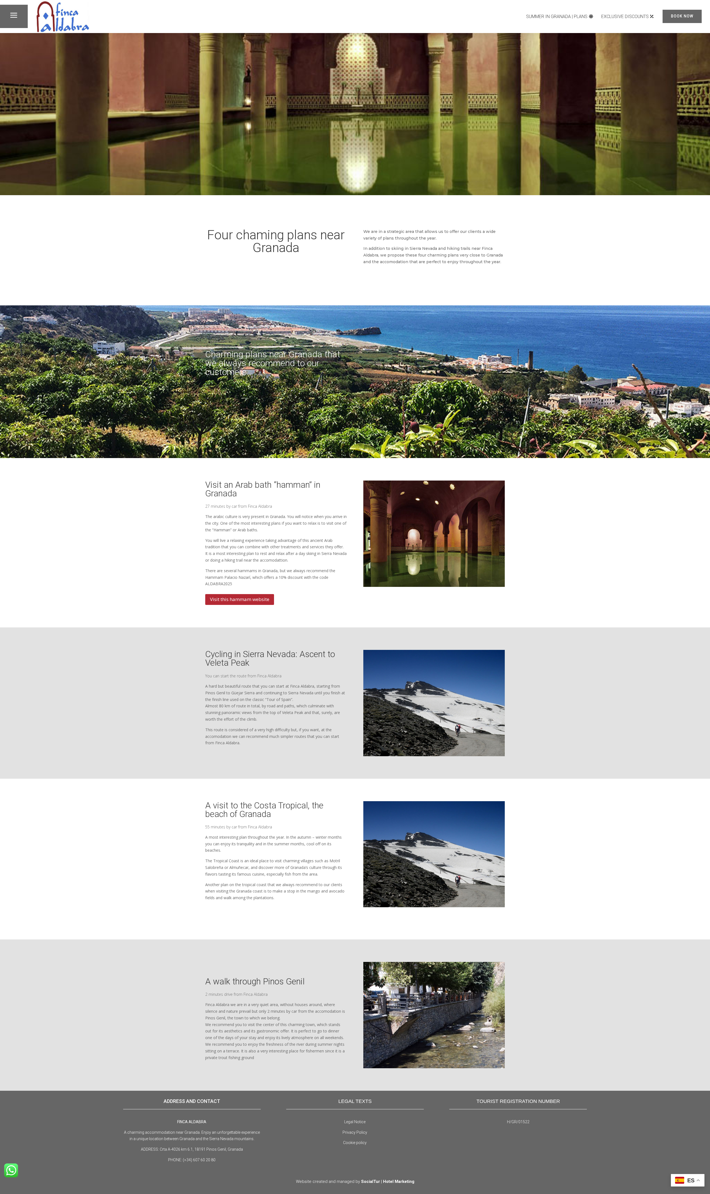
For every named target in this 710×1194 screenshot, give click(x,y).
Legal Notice (355, 1122)
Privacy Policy (355, 1132)
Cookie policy (355, 1142)
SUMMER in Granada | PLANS (556, 16)
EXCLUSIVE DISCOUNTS (625, 16)
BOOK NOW (682, 16)
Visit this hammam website (239, 599)
